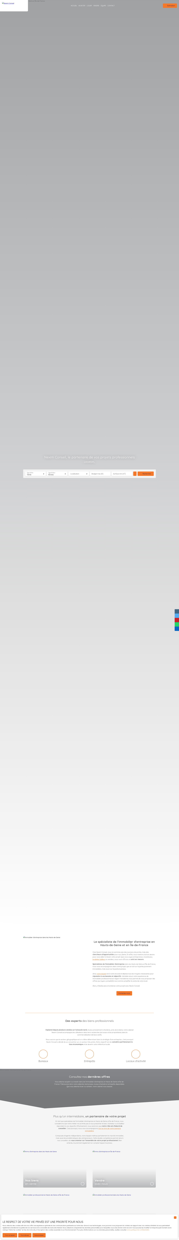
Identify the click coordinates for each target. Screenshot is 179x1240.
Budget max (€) (97, 474)
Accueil (74, 6)
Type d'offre (30, 472)
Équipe (103, 6)
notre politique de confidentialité (138, 1230)
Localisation (74, 474)
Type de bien (51, 472)
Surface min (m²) (119, 474)
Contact (111, 6)
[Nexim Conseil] (14, 5)
